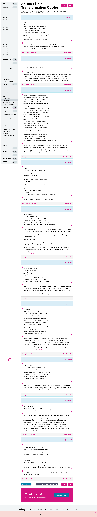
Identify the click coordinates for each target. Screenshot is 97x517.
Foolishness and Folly (7, 68)
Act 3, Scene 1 (6, 31)
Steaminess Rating (7, 143)
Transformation (6, 79)
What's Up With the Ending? (9, 129)
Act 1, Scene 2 (6, 13)
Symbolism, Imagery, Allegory (9, 114)
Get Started (61, 495)
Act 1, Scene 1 (6, 11)
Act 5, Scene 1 (6, 48)
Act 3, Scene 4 (6, 38)
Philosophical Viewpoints (8, 81)
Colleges (63, 509)
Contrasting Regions (7, 71)
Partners (50, 509)
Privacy (76, 509)
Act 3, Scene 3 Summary (29, 257)
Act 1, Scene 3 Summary (29, 52)
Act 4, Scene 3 (6, 46)
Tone (4, 123)
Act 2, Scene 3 (6, 21)
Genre (4, 120)
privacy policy (58, 514)
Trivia (4, 141)
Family (4, 75)
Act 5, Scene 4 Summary (29, 354)
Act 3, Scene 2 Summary (29, 203)
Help (35, 509)
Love (4, 66)
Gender (4, 73)
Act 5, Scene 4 (6, 54)
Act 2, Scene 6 (6, 27)
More (70, 5)
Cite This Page (27, 484)
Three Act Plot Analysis (8, 139)
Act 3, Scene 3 (6, 35)
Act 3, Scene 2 (6, 33)
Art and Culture (6, 77)
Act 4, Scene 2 (6, 44)
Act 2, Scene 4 (6, 23)
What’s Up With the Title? (8, 127)
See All (14, 3)
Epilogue (5, 56)
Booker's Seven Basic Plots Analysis (9, 136)
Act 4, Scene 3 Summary (29, 298)
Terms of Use (70, 509)
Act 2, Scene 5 (6, 25)
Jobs (45, 509)
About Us (40, 509)
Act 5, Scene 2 (6, 50)
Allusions (5, 145)
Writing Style (5, 125)
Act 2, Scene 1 (6, 17)
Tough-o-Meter (6, 131)
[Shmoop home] (22, 509)
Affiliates (56, 509)
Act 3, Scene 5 (6, 40)
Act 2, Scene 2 (6, 19)
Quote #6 (41, 349)
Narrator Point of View (8, 118)
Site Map (30, 509)
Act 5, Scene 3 (6, 52)
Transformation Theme (9, 102)
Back (64, 5)
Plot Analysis (5, 133)
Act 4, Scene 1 (6, 42)
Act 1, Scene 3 (6, 15)
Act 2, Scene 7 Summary (29, 157)
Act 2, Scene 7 (6, 29)
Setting (4, 116)
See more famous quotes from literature (46, 484)
